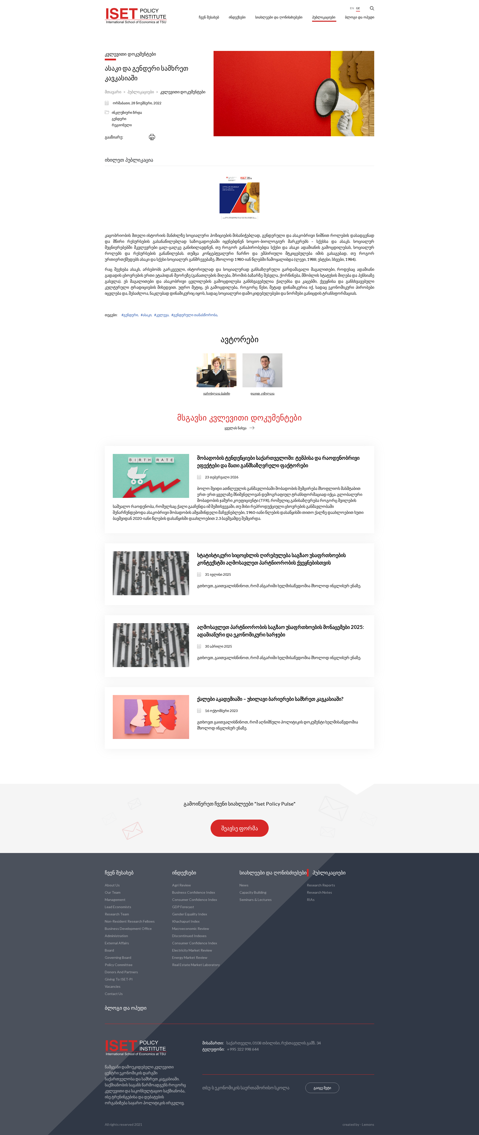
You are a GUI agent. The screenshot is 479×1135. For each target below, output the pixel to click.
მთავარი (113, 91)
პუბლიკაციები (324, 17)
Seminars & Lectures (256, 899)
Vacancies (112, 986)
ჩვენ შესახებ (209, 17)
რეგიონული (122, 125)
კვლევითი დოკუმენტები (182, 91)
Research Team (117, 914)
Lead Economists (118, 907)
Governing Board (118, 957)
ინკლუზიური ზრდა (127, 112)
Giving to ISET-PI (119, 979)
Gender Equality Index (189, 914)
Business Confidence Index (193, 892)
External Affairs (117, 943)
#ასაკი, (146, 315)
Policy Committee (118, 965)
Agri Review (181, 885)
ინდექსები (237, 17)
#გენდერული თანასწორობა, (194, 315)
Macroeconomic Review (190, 928)
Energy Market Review (189, 957)
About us (112, 885)
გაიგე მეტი (322, 1088)
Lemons (368, 1124)
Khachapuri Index (186, 921)
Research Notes (319, 892)
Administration (116, 936)
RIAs (311, 899)
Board (109, 950)
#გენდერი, (130, 315)
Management (115, 899)
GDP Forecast (183, 907)
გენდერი (119, 119)
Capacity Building (253, 892)
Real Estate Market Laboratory (196, 965)
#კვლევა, (161, 315)
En (352, 8)
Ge (358, 8)
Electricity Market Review (192, 950)
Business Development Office (128, 928)
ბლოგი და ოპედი (359, 17)
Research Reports (321, 885)
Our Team (112, 892)
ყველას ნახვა (235, 428)
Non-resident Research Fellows (130, 921)
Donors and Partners (121, 972)
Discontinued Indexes (189, 936)
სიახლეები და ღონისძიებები (279, 17)
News (244, 885)
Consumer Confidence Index (194, 899)
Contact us (114, 994)
